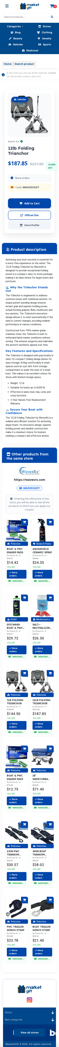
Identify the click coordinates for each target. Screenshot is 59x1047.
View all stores (30, 1032)
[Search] (52, 17)
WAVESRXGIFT (31, 488)
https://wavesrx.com (29, 480)
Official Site (31, 215)
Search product (24, 63)
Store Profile (31, 225)
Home (7, 63)
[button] (15, 26)
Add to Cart (32, 203)
